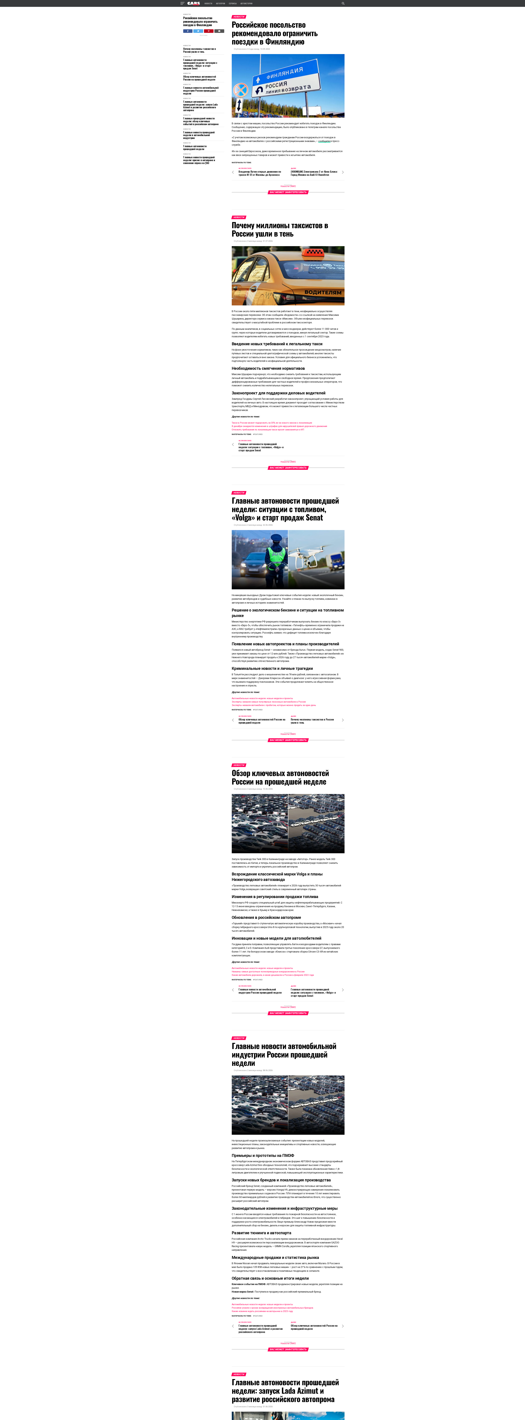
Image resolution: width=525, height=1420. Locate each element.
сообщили (324, 141)
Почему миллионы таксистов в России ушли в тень (199, 50)
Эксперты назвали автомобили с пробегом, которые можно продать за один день (274, 705)
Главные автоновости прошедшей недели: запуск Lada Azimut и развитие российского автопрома (200, 106)
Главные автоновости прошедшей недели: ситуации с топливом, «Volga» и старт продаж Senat (200, 64)
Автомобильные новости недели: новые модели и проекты (262, 698)
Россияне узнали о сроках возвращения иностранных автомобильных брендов (272, 1308)
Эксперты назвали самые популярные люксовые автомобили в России (269, 701)
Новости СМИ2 (288, 186)
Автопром (220, 3)
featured (258, 434)
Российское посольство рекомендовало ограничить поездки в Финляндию (200, 21)
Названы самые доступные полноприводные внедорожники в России (268, 971)
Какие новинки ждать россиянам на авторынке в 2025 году (262, 1311)
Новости (208, 3)
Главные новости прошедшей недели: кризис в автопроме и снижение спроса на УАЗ (199, 160)
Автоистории (246, 3)
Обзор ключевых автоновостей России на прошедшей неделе (199, 78)
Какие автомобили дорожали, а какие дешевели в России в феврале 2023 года (273, 975)
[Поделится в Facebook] (187, 31)
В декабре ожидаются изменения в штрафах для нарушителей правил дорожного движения (279, 426)
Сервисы (233, 3)
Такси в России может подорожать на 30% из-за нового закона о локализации (272, 422)
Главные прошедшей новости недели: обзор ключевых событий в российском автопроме (200, 121)
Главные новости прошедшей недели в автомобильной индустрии (199, 135)
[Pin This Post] (209, 31)
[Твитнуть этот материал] (198, 31)
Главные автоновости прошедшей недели (194, 147)
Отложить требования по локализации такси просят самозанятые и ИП (268, 429)
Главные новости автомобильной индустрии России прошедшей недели (201, 90)
